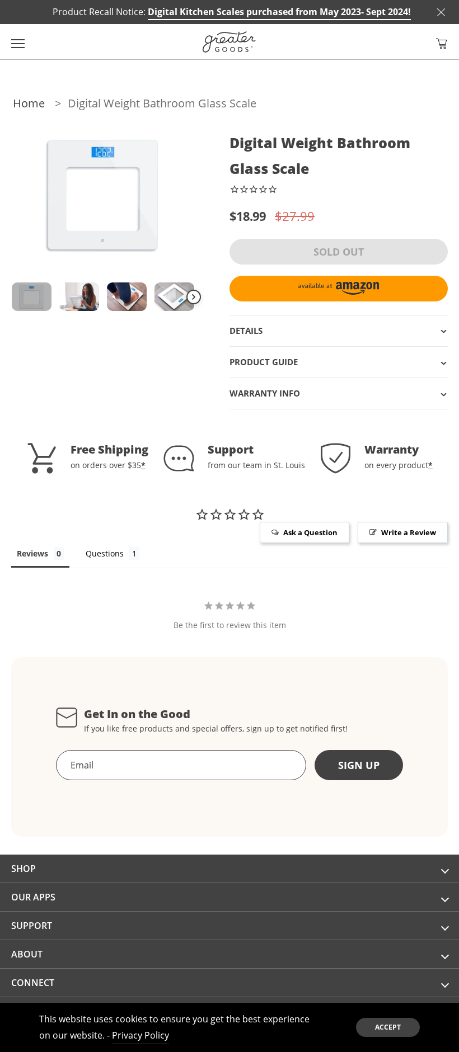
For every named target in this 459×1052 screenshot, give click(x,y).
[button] (441, 43)
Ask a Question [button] (310, 532)
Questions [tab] (105, 553)
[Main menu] (18, 41)
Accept (388, 1027)
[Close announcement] (441, 12)
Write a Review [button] (408, 532)
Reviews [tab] (32, 553)
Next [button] (193, 297)
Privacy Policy (140, 1035)
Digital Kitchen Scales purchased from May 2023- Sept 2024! (279, 12)
